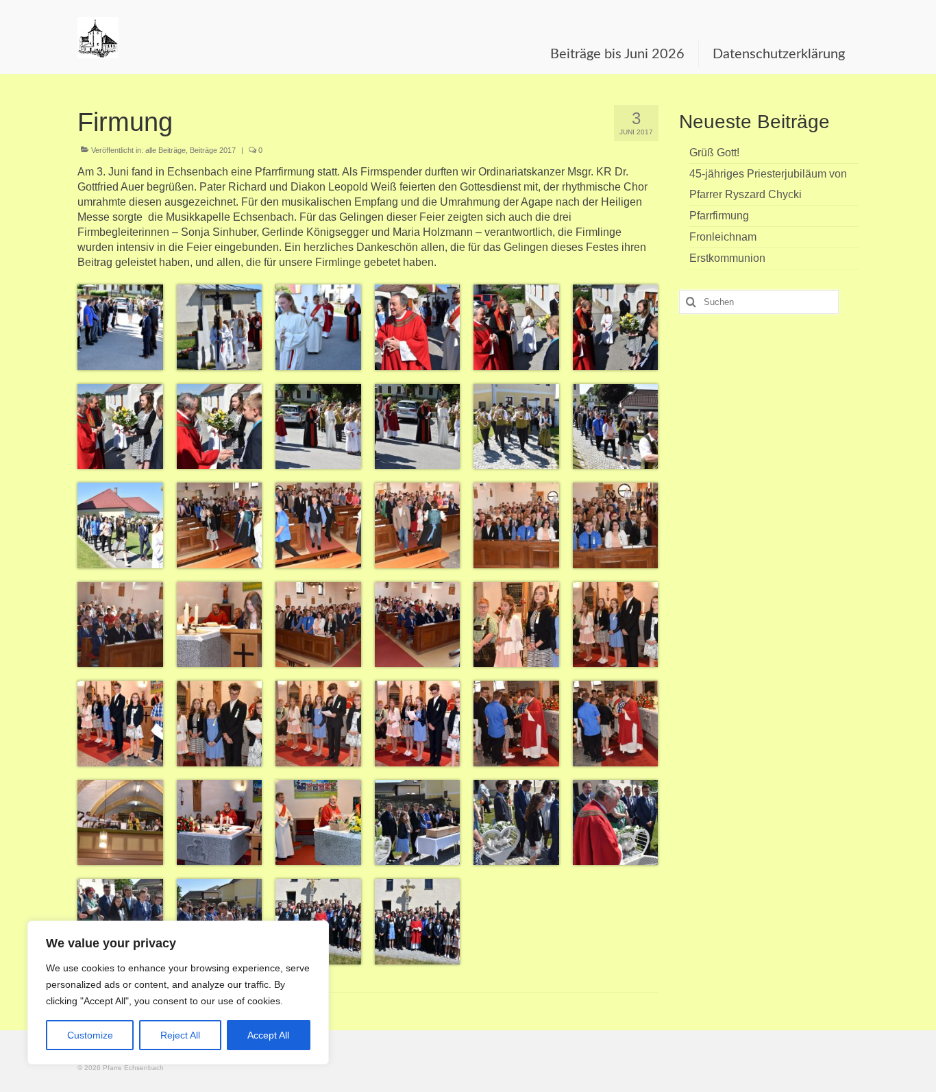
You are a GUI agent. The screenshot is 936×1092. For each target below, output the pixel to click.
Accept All (268, 1035)
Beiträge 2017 (213, 150)
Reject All (180, 1035)
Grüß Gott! (714, 152)
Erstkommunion (727, 258)
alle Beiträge (165, 150)
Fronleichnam (722, 237)
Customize (90, 1035)
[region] (178, 993)
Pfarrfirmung (719, 215)
